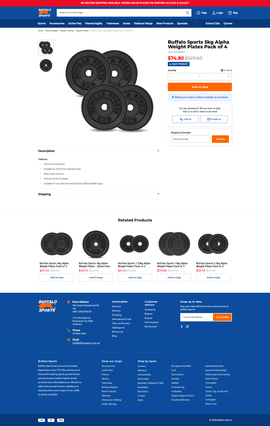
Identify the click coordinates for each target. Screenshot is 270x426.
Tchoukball (210, 383)
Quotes (228, 23)
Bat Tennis (143, 391)
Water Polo (211, 404)
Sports (105, 378)
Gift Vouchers (152, 322)
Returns (149, 314)
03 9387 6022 (79, 333)
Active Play (107, 370)
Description (46, 151)
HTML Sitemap (109, 404)
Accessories (108, 366)
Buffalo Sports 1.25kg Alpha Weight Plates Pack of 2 (134, 265)
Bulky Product (180, 64)
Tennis (208, 387)
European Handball (181, 366)
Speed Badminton (214, 366)
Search (220, 139)
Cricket (141, 396)
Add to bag (56, 277)
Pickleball (176, 391)
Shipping (44, 194)
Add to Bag (200, 86)
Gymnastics (177, 374)
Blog (114, 336)
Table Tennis (211, 378)
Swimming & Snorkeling (217, 374)
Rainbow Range (110, 387)
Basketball (143, 387)
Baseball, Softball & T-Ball (151, 383)
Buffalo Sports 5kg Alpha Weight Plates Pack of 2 (54, 265)
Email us (216, 119)
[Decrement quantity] (171, 77)
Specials (106, 395)
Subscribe (222, 317)
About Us (116, 306)
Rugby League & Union (182, 395)
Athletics (142, 370)
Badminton (143, 379)
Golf (173, 370)
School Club (213, 23)
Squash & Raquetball (215, 370)
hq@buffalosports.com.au (86, 343)
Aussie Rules (144, 374)
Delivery (116, 310)
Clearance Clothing (111, 400)
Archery (142, 366)
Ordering (116, 315)
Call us (187, 119)
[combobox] (124, 13)
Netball (175, 383)
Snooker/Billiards (180, 400)
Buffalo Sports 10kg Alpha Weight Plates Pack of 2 (172, 265)
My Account (151, 326)
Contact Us (150, 309)
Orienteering (177, 387)
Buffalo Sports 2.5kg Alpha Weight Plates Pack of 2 (211, 265)
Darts (140, 400)
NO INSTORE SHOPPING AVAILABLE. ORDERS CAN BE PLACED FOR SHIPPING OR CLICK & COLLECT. (135, 3)
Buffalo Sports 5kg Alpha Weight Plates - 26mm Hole (94, 265)
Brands (148, 318)
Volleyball (210, 399)
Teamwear (107, 383)
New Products (164, 23)
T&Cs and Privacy (121, 323)
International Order (122, 319)
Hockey (175, 378)
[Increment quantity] (228, 77)
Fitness (105, 374)
